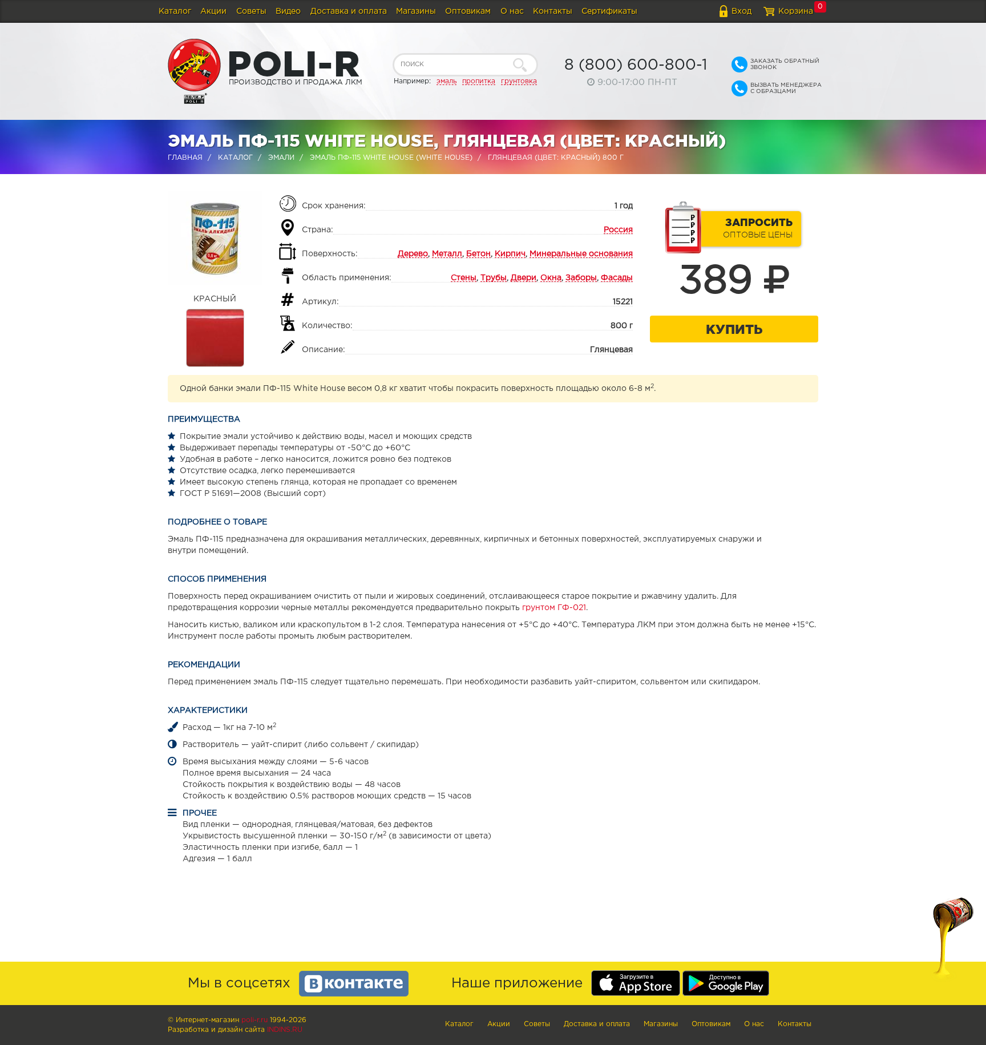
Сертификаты (609, 11)
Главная (185, 158)
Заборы (581, 278)
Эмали (281, 158)
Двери (523, 278)
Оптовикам (468, 11)
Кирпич (510, 254)
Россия (618, 230)
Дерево (413, 254)
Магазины (416, 11)
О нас (512, 11)
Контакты (552, 11)
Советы (251, 11)
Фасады (617, 278)
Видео (288, 11)
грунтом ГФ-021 (554, 607)
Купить (734, 329)
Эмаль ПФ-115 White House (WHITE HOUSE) (391, 158)
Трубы (493, 278)
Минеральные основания (581, 254)
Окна (550, 278)
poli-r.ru (254, 1020)
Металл (447, 254)
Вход (741, 11)
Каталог (175, 11)
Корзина (795, 11)
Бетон (478, 254)
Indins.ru (284, 1030)
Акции (213, 11)
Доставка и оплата (348, 11)
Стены (463, 278)
